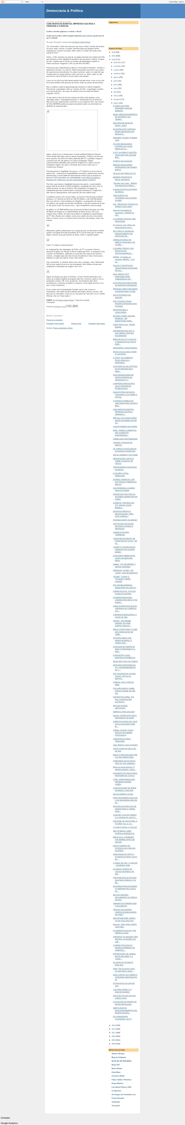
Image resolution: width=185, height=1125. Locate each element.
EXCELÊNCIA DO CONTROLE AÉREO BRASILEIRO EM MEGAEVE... (124, 131)
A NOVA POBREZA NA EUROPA (125, 427)
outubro (117, 70)
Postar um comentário (54, 320)
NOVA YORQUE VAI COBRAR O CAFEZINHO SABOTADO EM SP (125, 977)
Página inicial (76, 323)
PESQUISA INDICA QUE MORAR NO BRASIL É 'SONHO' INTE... (122, 640)
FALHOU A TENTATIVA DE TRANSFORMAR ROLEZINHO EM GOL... (125, 268)
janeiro (116, 103)
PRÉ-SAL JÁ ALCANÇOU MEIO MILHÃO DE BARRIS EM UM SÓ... (125, 420)
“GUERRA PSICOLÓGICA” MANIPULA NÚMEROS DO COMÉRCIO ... (124, 947)
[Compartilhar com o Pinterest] (77, 306)
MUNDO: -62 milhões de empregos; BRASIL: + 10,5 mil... (124, 259)
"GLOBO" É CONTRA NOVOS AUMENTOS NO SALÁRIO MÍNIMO (124, 549)
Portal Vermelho (118, 1098)
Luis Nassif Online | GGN (121, 1087)
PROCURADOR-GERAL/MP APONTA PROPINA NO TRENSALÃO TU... (123, 377)
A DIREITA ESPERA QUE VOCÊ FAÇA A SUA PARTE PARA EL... (125, 724)
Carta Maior (116, 1072)
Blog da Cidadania (119, 1057)
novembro (117, 66)
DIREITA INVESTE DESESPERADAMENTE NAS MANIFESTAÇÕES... (125, 1010)
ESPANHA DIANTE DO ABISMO (125, 520)
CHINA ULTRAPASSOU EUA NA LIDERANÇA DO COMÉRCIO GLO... (125, 608)
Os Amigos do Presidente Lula (124, 1095)
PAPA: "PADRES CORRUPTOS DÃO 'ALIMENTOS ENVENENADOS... (124, 433)
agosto (116, 77)
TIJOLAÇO (116, 1102)
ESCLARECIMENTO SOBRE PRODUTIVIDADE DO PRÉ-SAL (124, 691)
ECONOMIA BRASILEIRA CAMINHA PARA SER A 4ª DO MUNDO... (125, 600)
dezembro (117, 62)
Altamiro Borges (118, 1054)
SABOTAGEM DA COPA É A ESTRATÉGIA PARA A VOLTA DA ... (125, 856)
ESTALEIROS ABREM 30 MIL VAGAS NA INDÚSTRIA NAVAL (124, 558)
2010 (114, 1036)
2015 (114, 56)
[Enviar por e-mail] (67, 306)
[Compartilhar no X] (72, 306)
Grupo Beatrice (117, 1083)
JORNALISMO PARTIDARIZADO (125, 439)
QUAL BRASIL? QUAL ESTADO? (125, 745)
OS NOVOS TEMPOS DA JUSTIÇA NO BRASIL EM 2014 (123, 871)
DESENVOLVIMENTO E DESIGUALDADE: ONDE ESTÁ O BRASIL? (123, 514)
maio (116, 88)
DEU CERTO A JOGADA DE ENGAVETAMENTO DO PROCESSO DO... (123, 233)
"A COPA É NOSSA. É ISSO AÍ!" (125, 827)
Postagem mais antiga (96, 323)
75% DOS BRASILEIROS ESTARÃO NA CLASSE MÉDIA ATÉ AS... (122, 146)
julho (116, 81)
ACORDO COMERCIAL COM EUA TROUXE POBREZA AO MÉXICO (125, 482)
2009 (114, 1040)
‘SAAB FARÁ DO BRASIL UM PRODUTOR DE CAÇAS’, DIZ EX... (125, 541)
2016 (114, 52)
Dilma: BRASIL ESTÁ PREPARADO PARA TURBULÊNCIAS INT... (122, 276)
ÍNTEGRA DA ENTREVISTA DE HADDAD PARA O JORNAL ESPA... (124, 809)
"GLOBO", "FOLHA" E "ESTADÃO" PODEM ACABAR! (122, 579)
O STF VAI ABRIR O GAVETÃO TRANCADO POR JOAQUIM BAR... (125, 155)
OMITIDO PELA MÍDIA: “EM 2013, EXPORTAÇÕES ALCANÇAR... (123, 699)
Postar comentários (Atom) (63, 328)
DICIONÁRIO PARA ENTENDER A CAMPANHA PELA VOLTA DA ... (125, 888)
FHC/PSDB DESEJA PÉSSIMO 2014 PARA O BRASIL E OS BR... (124, 880)
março (116, 96)
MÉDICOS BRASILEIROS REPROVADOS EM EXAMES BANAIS (125, 167)
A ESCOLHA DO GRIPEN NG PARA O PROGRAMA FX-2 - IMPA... (124, 649)
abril (115, 92)
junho (116, 85)
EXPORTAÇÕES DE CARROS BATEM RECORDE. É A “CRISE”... (124, 956)
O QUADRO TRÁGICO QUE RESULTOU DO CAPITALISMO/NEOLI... (123, 251)
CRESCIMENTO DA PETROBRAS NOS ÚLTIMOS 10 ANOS (125, 198)
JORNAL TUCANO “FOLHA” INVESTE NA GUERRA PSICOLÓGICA (123, 732)
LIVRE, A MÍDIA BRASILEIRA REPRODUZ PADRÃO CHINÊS (124, 782)
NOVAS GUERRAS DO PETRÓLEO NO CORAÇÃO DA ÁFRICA (124, 848)
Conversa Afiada (118, 1076)
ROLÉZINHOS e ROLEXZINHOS (125, 348)
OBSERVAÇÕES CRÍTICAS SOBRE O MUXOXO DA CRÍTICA (123, 461)
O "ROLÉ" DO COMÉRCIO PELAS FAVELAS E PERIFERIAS (123, 360)
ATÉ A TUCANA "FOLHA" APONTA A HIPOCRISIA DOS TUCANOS (125, 303)
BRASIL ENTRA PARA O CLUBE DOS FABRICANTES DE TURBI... (125, 632)
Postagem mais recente (55, 323)
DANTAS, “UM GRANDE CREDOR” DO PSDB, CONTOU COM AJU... (122, 623)
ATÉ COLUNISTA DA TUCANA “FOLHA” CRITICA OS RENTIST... (124, 676)
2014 (114, 60)
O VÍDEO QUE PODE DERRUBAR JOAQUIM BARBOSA (122, 108)
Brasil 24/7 (116, 1065)
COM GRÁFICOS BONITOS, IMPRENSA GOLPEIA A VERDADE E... (123, 412)
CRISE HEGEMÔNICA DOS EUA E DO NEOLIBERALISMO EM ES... (125, 800)
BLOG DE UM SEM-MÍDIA (121, 1061)
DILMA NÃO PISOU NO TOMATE (125, 661)
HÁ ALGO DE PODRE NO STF (124, 173)
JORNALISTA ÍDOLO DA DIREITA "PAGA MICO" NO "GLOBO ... (124, 242)
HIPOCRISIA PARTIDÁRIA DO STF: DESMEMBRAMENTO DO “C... (124, 667)
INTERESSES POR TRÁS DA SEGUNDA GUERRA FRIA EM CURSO (125, 496)
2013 (114, 1025)
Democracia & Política (64, 11)
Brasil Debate (117, 1068)
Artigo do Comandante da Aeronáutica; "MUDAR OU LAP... (123, 212)
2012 (114, 1029)
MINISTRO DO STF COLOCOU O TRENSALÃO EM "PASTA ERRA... (124, 341)
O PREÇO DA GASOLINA (122, 161)
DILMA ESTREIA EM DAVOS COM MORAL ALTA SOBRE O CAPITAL (125, 394)
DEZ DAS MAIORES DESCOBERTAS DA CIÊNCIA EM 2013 (125, 897)
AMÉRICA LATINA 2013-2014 (124, 712)
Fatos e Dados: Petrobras (121, 1080)
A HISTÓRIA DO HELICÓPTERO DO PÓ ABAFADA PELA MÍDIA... (125, 369)
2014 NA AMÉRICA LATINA (123, 794)
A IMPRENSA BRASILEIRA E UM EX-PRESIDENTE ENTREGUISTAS (124, 386)
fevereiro (117, 99)
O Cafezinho (116, 1091)
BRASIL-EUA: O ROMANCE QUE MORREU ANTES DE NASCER (124, 839)
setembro (117, 74)
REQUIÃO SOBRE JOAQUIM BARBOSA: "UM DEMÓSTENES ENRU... (124, 318)
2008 (114, 1044)
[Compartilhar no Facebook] (74, 306)
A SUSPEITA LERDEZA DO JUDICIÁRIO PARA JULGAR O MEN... (125, 403)
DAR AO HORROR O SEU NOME (125, 455)
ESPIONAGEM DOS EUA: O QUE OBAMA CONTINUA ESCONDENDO (123, 333)
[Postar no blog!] (69, 306)
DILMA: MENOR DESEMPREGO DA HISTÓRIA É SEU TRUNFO (125, 117)
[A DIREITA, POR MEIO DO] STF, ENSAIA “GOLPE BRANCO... (123, 505)
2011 (114, 1033)
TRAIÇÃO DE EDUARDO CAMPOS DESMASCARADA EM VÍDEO (124, 912)
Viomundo (116, 1106)
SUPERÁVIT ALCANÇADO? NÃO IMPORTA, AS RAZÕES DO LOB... (125, 939)
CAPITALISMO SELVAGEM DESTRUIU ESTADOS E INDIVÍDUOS (123, 526)
